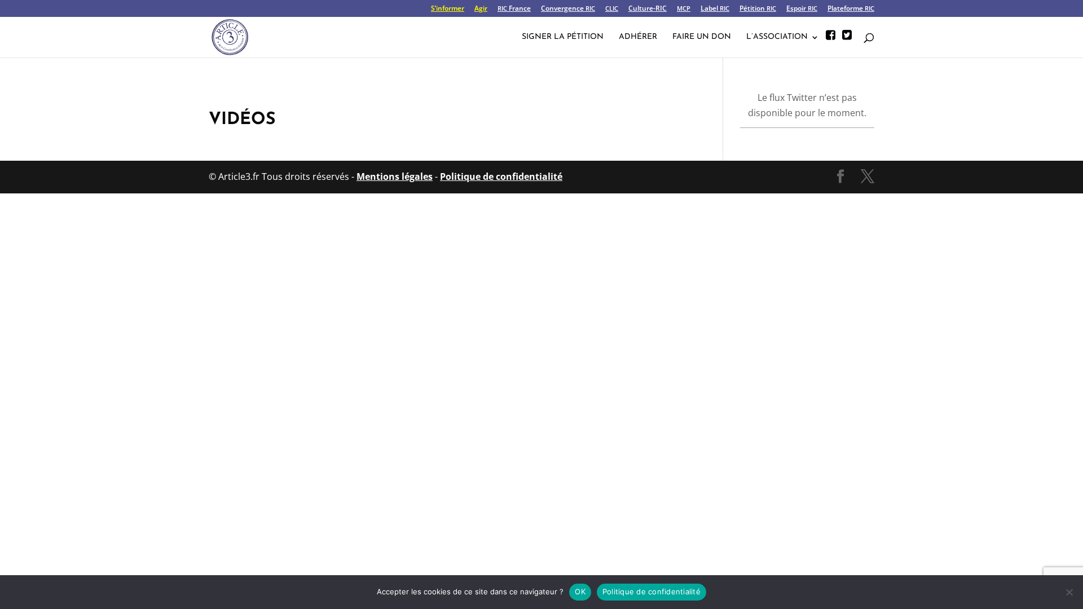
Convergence (568, 9)
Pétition (757, 9)
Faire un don (701, 37)
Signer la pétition (563, 37)
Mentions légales (394, 176)
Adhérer (638, 37)
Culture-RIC (647, 9)
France (514, 9)
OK (580, 591)
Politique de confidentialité (501, 176)
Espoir (801, 9)
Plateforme (850, 9)
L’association (777, 37)
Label (715, 9)
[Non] (1069, 592)
